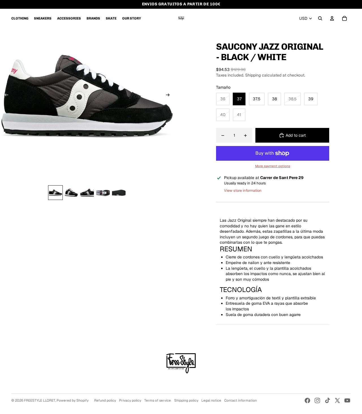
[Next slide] (169, 96)
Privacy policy (130, 400)
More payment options (272, 166)
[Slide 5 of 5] (119, 192)
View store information (243, 190)
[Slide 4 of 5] (103, 192)
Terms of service (157, 400)
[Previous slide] (4, 96)
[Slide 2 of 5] (71, 192)
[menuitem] (19, 18)
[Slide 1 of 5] (55, 192)
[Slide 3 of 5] (87, 192)
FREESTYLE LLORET (39, 400)
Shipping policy (186, 400)
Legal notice (211, 400)
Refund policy (105, 400)
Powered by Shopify (73, 400)
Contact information (240, 400)
